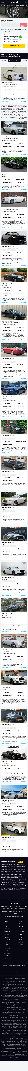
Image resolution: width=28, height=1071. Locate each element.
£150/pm (20, 942)
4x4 (7, 942)
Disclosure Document (14, 965)
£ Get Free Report (6, 30)
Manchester (7, 953)
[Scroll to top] (14, 969)
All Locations (7, 958)
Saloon (7, 937)
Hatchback (7, 940)
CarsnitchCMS (21, 972)
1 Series (21, 929)
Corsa (21, 926)
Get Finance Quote (6, 101)
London (7, 951)
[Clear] (20, 60)
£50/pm (21, 937)
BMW (7, 926)
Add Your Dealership (17, 916)
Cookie (23, 965)
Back (3, 2)
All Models (21, 931)
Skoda (7, 929)
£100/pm (20, 940)
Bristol (7, 955)
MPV (7, 944)
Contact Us (8, 916)
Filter (5, 60)
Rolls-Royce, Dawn (13, 60)
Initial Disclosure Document (13, 995)
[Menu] (26, 2)
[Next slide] (26, 11)
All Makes (7, 931)
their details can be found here (18, 1004)
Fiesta (21, 924)
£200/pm (20, 944)
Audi (7, 924)
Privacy (5, 965)
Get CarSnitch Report (14, 46)
